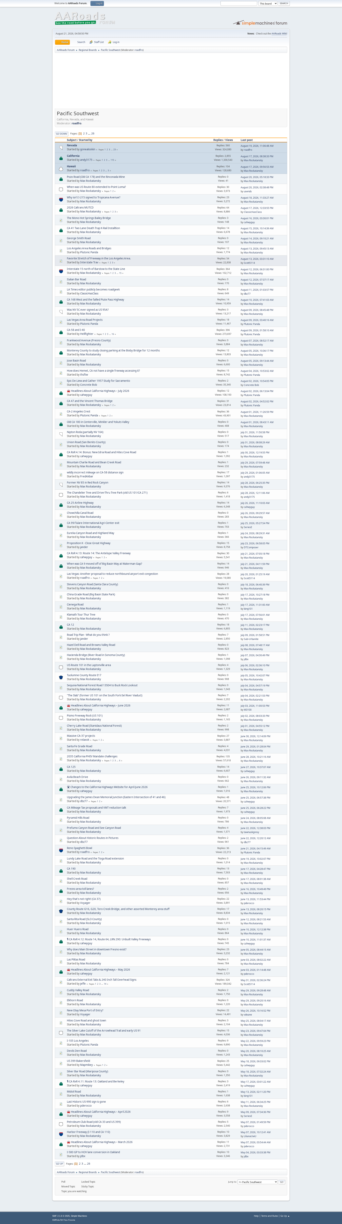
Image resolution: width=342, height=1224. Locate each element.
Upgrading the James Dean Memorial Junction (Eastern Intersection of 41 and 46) (116, 797)
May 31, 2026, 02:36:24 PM (255, 980)
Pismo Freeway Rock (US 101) (85, 715)
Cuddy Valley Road (78, 990)
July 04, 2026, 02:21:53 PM (255, 695)
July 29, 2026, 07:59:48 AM (255, 462)
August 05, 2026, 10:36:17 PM (257, 350)
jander (84, 547)
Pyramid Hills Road (78, 817)
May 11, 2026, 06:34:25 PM (255, 1102)
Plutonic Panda (89, 252)
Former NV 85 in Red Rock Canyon (87, 482)
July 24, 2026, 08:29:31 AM (255, 533)
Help (256, 1215)
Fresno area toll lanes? (80, 889)
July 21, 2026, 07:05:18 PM (255, 553)
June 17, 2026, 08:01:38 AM (256, 879)
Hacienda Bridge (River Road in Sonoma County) (96, 655)
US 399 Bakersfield (78, 1061)
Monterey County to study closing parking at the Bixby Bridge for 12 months (113, 350)
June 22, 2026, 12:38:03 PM (255, 828)
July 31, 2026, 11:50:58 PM (255, 432)
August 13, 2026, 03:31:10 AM (257, 259)
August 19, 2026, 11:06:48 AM (257, 146)
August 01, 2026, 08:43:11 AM (257, 422)
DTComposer (251, 547)
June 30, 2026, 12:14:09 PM (255, 736)
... (89, 133)
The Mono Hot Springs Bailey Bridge (89, 218)
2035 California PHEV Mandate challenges (92, 756)
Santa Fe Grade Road (79, 746)
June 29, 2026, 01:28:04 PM (255, 746)
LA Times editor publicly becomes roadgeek (93, 289)
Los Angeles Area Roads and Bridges (89, 248)
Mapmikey (86, 1065)
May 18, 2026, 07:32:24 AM (256, 1071)
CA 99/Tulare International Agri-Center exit (93, 523)
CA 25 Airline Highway (80, 502)
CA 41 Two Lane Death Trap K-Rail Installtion (93, 228)
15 (120, 273)
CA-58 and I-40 (76, 330)
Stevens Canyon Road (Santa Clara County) (92, 584)
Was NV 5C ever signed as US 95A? (88, 309)
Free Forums (69, 1220)
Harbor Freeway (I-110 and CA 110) (88, 1132)
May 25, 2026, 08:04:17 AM (256, 1020)
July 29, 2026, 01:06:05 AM (255, 472)
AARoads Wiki (279, 33)
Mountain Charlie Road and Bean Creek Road (94, 462)
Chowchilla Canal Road (80, 513)
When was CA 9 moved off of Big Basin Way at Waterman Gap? (104, 563)
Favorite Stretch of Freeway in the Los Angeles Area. (99, 258)
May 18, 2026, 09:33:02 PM (255, 1061)
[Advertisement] (171, 82)
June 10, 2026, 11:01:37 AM (256, 939)
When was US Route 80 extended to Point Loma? (96, 187)
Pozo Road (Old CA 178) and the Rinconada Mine (96, 177)
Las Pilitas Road (76, 959)
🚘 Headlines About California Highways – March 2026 (100, 1142)
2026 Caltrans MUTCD (80, 207)
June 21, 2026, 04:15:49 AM (256, 848)
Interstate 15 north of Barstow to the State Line (96, 269)
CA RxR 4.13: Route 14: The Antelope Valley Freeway (99, 553)
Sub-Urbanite (251, 639)
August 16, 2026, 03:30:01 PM (257, 218)
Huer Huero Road (77, 929)
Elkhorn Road (75, 1000)
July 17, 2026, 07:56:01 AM (255, 615)
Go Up (59, 1163)
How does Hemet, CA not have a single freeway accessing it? (103, 370)
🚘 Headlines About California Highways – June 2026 (98, 705)
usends (248, 191)
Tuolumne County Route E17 (84, 675)
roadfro (139, 50)
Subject (72, 140)
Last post (247, 140)
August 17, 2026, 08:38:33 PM (257, 156)
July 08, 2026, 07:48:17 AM (255, 645)
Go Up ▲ (285, 1215)
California (73, 156)
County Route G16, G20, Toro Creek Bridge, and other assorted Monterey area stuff (118, 909)
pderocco (249, 903)
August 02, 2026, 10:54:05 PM (257, 381)
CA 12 (70, 624)
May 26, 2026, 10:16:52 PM (255, 1010)
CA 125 (71, 767)
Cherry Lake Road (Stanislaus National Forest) (94, 725)
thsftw (84, 374)
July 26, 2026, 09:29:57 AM (255, 513)
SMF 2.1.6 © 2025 (61, 1216)
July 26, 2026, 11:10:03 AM (255, 503)
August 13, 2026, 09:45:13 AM (257, 248)
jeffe (83, 983)
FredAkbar (86, 476)
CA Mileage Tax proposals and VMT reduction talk (96, 807)
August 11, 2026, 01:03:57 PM (257, 289)
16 (113, 334)
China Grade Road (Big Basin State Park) (91, 594)
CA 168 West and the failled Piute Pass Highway (95, 299)
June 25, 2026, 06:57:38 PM (255, 797)
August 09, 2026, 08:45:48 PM (257, 310)
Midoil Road (74, 1091)
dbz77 (247, 293)
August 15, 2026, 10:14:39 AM (257, 228)
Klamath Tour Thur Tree (81, 614)
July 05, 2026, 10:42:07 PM (255, 675)
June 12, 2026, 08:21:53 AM (256, 919)
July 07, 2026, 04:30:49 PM (255, 655)
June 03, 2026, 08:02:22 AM (256, 959)
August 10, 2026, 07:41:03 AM (257, 300)
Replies (218, 140)
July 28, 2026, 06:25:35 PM (255, 482)
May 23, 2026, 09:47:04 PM (255, 1031)
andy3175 (86, 160)
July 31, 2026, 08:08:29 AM (255, 442)
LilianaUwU (250, 1136)
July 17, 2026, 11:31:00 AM (255, 604)
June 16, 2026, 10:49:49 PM (255, 889)
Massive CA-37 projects (81, 736)
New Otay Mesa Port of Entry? (85, 1010)
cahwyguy (249, 222)
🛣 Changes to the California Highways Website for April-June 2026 (107, 787)
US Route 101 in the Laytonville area (89, 665)
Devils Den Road (77, 1051)
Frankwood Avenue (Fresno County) (89, 340)
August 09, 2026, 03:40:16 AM (257, 320)
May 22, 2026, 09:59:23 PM (255, 1041)
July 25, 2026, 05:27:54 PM (255, 523)
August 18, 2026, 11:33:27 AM (257, 197)
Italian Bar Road (76, 279)
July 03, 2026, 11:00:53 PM (255, 705)
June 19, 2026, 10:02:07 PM (255, 858)
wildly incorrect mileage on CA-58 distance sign (95, 472)
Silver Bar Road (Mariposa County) (87, 1071)
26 (92, 133)
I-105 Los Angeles (78, 1040)
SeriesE (248, 527)
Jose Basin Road (76, 360)
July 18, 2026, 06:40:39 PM (255, 584)
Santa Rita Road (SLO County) (84, 919)
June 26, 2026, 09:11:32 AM (256, 777)
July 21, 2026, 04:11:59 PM (255, 564)
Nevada (72, 145)
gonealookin (87, 149)
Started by (85, 140)
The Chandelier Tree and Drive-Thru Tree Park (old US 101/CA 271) (107, 492)
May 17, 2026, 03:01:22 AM (256, 1081)
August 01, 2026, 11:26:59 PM (257, 412)
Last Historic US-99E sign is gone (86, 1101)
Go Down (61, 133)
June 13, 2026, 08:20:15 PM (255, 909)
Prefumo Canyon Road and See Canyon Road (94, 828)
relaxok (84, 739)
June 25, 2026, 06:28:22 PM (255, 808)
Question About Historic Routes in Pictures (92, 838)
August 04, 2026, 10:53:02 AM (257, 371)
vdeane (248, 1014)
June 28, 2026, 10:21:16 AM (256, 757)
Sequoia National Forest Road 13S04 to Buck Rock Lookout (102, 685)
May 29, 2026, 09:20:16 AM (256, 1000)
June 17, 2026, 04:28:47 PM (255, 869)
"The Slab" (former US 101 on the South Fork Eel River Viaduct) (104, 695)
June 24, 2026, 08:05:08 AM (256, 818)
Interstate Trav (89, 262)
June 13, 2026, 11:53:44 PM (255, 899)
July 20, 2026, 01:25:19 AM (255, 574)
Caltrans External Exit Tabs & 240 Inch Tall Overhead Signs (101, 979)
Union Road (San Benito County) (86, 442)
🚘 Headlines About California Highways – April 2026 (99, 1112)
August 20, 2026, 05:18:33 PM (257, 177)
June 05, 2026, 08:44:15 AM (256, 949)
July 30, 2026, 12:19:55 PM (255, 452)
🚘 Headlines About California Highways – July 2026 (98, 391)
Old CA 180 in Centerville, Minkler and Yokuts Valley (98, 422)
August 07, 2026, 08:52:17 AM (257, 340)
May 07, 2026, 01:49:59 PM (255, 1122)
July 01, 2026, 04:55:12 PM (255, 726)
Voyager (85, 903)
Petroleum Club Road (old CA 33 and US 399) (94, 1122)
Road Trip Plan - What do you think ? (88, 635)
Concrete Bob (88, 384)
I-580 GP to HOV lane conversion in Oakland (93, 1152)
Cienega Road (75, 604)
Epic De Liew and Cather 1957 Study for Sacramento (98, 381)
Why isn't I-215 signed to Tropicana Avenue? (93, 197)
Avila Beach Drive (77, 777)
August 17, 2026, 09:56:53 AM (257, 166)
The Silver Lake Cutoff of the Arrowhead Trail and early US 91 (104, 1030)
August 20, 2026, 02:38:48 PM (257, 187)
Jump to (232, 1181)
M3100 (248, 709)
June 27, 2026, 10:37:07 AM (256, 767)
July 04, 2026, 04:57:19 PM (255, 685)
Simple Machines (79, 1216)
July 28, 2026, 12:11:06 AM (255, 493)
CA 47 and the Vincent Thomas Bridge (90, 401)
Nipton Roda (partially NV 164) (85, 432)
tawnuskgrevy (251, 832)
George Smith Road (79, 238)
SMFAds (56, 1220)
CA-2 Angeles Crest (78, 411)
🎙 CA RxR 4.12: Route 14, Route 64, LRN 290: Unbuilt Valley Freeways (109, 939)
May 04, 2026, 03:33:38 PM (255, 1152)
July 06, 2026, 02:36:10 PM (255, 665)
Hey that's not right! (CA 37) (84, 899)
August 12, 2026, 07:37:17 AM (257, 279)
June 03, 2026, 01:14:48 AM (256, 970)
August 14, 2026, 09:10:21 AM (257, 238)
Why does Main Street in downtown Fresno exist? (96, 949)
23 (114, 149)
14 (105, 983)
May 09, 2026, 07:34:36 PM (255, 1112)
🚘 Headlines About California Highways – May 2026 (98, 969)
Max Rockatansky (253, 160)
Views (229, 140)
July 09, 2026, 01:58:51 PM (255, 635)
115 (112, 160)
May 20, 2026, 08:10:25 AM (256, 1051)
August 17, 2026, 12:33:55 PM (257, 208)
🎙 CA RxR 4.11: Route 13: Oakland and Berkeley (95, 1081)
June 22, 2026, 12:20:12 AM (256, 838)
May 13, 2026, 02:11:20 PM (255, 1092)
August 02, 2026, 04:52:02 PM (257, 401)
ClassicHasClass (253, 212)
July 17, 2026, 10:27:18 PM (255, 594)
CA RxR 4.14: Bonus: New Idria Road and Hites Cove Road (101, 452)
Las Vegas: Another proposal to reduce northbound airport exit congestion (112, 574)
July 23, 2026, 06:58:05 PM (255, 543)
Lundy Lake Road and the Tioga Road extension (95, 858)
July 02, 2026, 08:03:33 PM (255, 716)
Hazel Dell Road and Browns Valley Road (91, 645)
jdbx (246, 659)
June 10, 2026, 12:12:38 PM (255, 929)
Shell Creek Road (77, 878)
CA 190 (71, 868)
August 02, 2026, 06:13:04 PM (257, 391)
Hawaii (71, 166)
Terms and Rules (269, 1215)
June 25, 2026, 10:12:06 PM (255, 787)
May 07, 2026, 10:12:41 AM (256, 1132)
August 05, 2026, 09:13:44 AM (257, 361)
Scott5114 (249, 263)
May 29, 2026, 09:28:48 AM (256, 990)
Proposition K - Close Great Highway (88, 543)
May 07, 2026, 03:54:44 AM (256, 1142)
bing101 (248, 608)
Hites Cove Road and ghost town (86, 1020)
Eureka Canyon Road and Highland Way (90, 533)
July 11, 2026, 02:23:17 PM (255, 625)
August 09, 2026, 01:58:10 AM (257, 330)
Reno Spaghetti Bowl (79, 848)
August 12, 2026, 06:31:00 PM (257, 269)
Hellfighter (86, 334)
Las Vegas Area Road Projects (85, 320)
